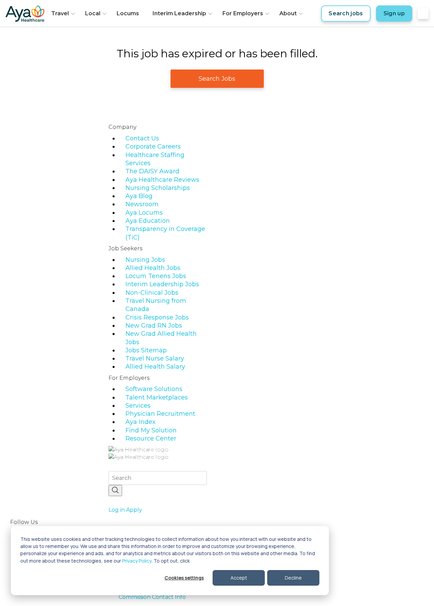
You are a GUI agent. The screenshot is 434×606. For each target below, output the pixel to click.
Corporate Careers (153, 146)
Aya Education (147, 220)
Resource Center (150, 438)
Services (138, 405)
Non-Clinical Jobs (151, 292)
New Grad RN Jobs (153, 325)
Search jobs (346, 13)
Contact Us (142, 138)
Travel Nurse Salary (154, 358)
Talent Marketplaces (156, 397)
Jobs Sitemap (146, 350)
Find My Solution (151, 430)
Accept (239, 577)
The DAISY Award (152, 171)
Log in (116, 510)
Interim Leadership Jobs (162, 284)
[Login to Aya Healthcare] (423, 13)
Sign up (394, 13)
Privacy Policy (137, 561)
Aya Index (140, 422)
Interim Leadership (179, 13)
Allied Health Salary (155, 366)
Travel (60, 13)
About (288, 13)
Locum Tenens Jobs (155, 276)
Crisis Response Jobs (157, 317)
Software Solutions (153, 389)
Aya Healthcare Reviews (162, 179)
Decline (293, 577)
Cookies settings (184, 577)
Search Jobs (217, 78)
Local (92, 13)
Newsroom (142, 204)
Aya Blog (139, 196)
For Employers (242, 13)
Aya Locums (144, 212)
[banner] (24, 13)
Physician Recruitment (160, 413)
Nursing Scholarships (157, 188)
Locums (128, 13)
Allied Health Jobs (152, 268)
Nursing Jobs (145, 259)
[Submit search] (115, 490)
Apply (134, 510)
